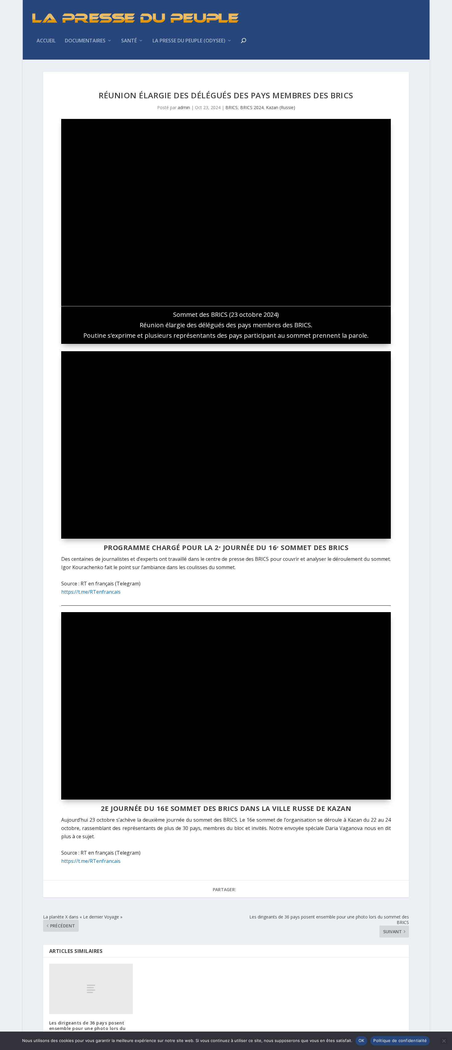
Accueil (46, 41)
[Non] (443, 1041)
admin (184, 107)
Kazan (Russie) (280, 107)
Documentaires (85, 41)
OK (361, 1040)
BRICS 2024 (252, 107)
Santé (129, 41)
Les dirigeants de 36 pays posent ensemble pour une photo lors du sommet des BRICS (87, 1028)
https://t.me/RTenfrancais (91, 591)
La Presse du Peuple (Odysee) (189, 41)
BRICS (231, 107)
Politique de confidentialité (400, 1040)
